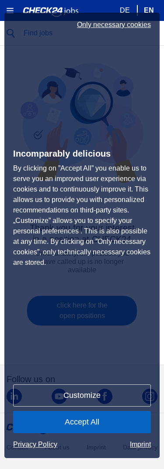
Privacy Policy (35, 444)
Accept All (82, 422)
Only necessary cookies (114, 24)
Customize (82, 395)
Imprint (140, 444)
